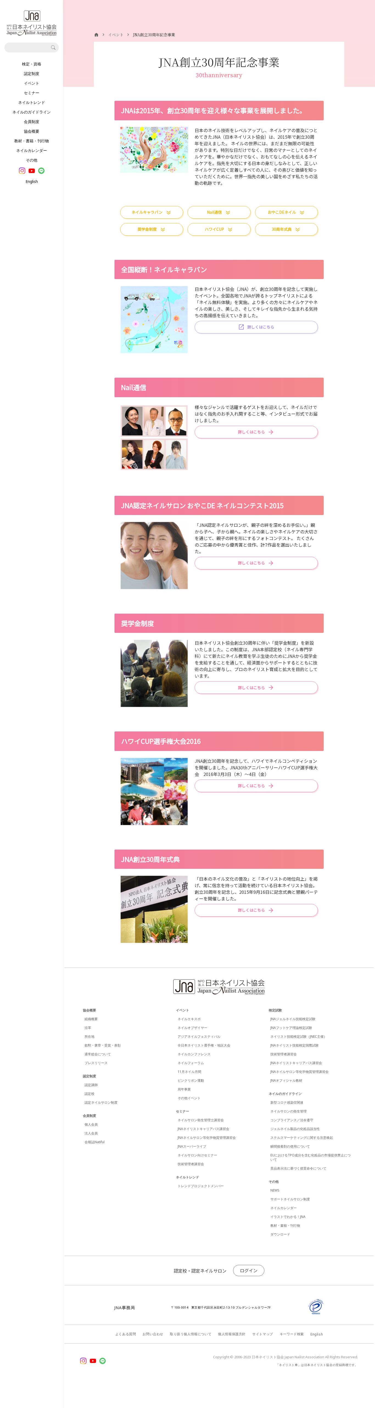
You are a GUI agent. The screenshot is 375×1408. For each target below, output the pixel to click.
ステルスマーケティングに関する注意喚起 (301, 1137)
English (32, 181)
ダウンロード (280, 1234)
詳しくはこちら (260, 327)
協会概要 (31, 131)
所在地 (89, 1036)
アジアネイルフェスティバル (199, 1036)
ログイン (249, 1270)
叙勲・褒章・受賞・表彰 (103, 1045)
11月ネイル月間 (189, 1071)
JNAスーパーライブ (192, 1146)
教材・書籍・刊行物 (31, 140)
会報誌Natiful (95, 1142)
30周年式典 (282, 229)
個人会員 (91, 1124)
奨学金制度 (147, 229)
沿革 (88, 1027)
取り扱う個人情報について (190, 1334)
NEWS (274, 1190)
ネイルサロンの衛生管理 (288, 1111)
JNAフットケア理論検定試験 (291, 1027)
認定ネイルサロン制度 (101, 1102)
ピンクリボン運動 (191, 1080)
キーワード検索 (292, 1334)
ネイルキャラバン (147, 212)
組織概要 (91, 1019)
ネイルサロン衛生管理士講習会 (201, 1120)
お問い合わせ (152, 1334)
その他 (31, 160)
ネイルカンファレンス (194, 1054)
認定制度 (31, 73)
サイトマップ (262, 1334)
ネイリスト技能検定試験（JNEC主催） (298, 1036)
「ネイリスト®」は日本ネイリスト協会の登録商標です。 (317, 1365)
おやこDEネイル (282, 212)
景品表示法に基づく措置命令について (298, 1168)
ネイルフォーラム (191, 1063)
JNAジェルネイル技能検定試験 (292, 1019)
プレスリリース (96, 1063)
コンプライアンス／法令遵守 (291, 1120)
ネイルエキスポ (189, 1019)
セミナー (31, 92)
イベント (31, 83)
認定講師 (91, 1085)
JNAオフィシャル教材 (286, 1080)
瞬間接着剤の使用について (290, 1146)
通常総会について (98, 1054)
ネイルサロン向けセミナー (197, 1155)
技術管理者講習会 (191, 1164)
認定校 (89, 1093)
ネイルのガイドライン (31, 112)
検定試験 (275, 1010)
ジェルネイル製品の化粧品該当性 (295, 1128)
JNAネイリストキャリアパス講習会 (203, 1128)
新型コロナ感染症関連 (286, 1102)
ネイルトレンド (31, 102)
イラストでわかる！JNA (288, 1216)
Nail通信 (214, 212)
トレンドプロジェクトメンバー (201, 1186)
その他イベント (189, 1098)
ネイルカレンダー (31, 150)
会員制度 (31, 121)
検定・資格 (31, 63)
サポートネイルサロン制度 (290, 1199)
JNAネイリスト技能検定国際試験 (294, 1045)
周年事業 (184, 1089)
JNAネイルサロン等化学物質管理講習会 (207, 1137)
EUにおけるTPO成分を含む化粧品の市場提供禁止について (310, 1157)
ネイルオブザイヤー (192, 1027)
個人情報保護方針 (232, 1334)
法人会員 (91, 1133)
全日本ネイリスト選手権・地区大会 (204, 1045)
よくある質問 (125, 1334)
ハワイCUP (214, 229)
